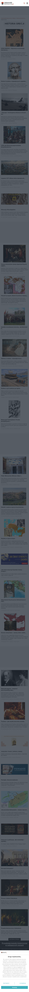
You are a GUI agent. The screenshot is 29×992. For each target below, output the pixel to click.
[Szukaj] (24, 3)
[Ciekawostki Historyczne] (8, 3)
